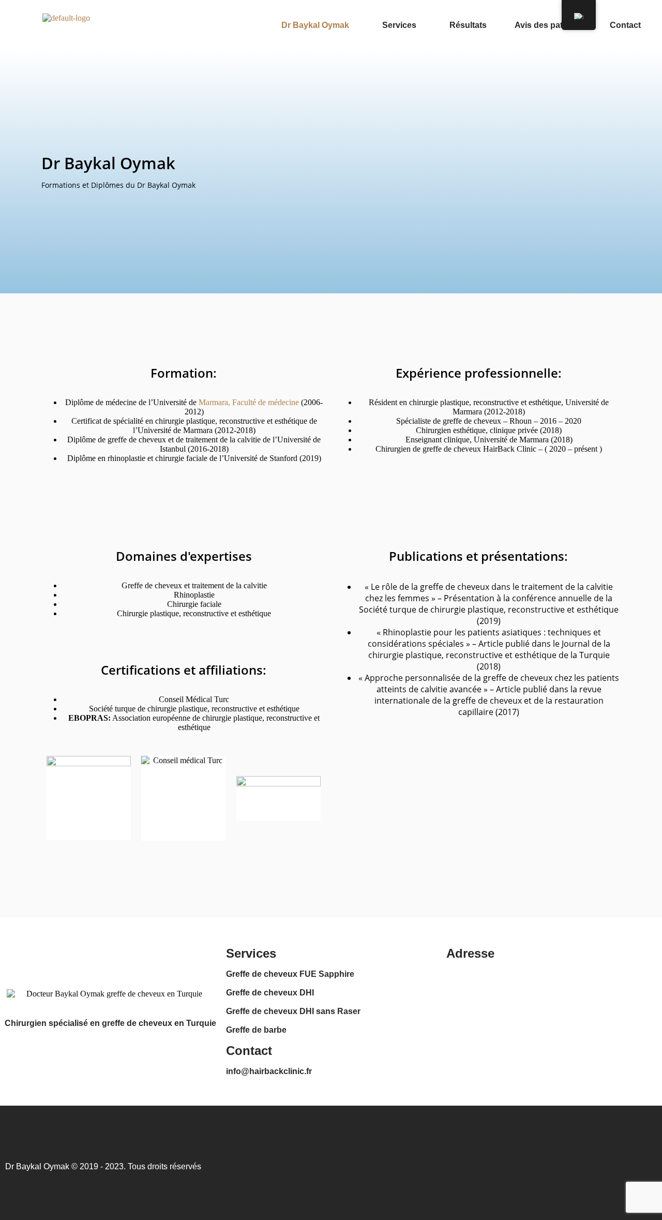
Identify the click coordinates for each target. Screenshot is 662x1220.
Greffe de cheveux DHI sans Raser (293, 1011)
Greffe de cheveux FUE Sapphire (290, 974)
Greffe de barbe (256, 1029)
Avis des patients (548, 25)
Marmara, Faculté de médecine (249, 402)
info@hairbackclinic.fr (269, 1071)
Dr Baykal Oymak (315, 25)
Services (399, 25)
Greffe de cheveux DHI (270, 992)
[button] (317, 25)
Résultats (468, 25)
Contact (625, 25)
